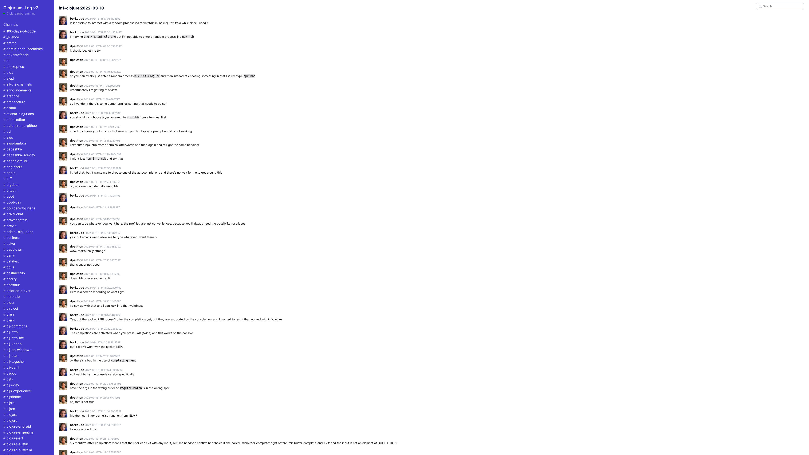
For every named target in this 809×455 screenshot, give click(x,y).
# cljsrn (9, 409)
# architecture (14, 102)
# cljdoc (9, 373)
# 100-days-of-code (19, 31)
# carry (9, 255)
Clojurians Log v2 (20, 7)
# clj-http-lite (13, 338)
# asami (9, 108)
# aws (8, 137)
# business (11, 238)
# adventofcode (16, 55)
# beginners (12, 167)
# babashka (12, 149)
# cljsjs (8, 403)
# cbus (8, 267)
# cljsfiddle (12, 397)
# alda (8, 72)
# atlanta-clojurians (18, 114)
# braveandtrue (15, 220)
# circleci (10, 308)
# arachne (11, 96)
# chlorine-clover (17, 291)
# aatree (9, 43)
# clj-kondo (12, 344)
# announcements (17, 90)
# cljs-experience (17, 391)
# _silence (11, 37)
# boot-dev (12, 202)
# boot (8, 196)
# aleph (9, 78)
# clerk (8, 320)
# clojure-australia (17, 450)
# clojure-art (13, 438)
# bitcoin (10, 190)
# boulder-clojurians (19, 208)
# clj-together (14, 361)
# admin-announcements (23, 49)
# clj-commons (15, 326)
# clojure (10, 420)
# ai (6, 61)
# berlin (9, 173)
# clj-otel (10, 355)
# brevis (9, 226)
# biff (7, 179)
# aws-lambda (14, 143)
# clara (8, 314)
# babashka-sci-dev (19, 155)
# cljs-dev (11, 385)
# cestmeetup (14, 273)
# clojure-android (17, 426)
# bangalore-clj (15, 161)
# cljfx (8, 379)
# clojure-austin (15, 444)
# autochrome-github (20, 125)
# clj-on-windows (17, 350)
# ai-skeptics (13, 66)
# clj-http (10, 332)
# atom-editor (14, 120)
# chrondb (11, 296)
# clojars (10, 414)
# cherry (10, 279)
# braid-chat (13, 214)
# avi (7, 131)
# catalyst (11, 261)
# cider (9, 302)
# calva (9, 243)
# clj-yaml (11, 367)
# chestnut (11, 285)
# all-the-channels (17, 84)
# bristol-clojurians (18, 232)
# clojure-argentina (18, 432)
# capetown (12, 249)
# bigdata (11, 184)
